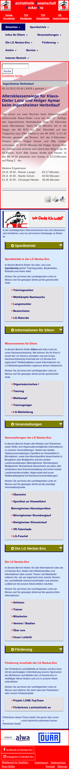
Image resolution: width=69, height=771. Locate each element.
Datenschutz (58, 762)
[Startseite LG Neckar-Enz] (34, 5)
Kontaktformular (12, 720)
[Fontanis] (23, 737)
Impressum (41, 762)
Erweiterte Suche (12, 75)
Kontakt (50, 766)
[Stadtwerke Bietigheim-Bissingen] (8, 737)
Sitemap (62, 766)
